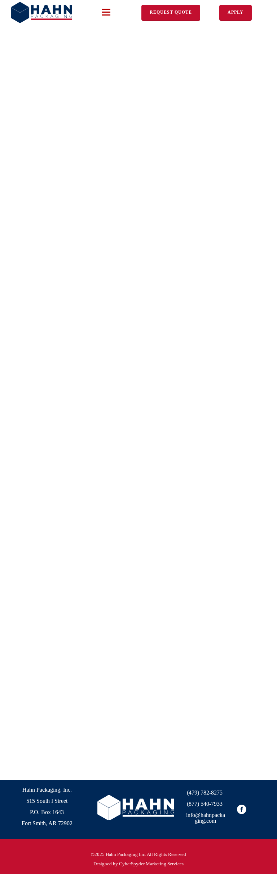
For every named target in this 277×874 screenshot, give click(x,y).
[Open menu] (106, 12)
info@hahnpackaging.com (205, 818)
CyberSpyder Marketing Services (151, 863)
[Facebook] (241, 809)
